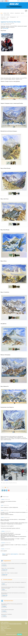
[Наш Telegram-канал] (8, 1)
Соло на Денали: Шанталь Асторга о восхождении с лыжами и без (13, 582)
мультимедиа (7, 14)
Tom (4, 24)
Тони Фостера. (5, 28)
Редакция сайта (4, 569)
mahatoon (3, 531)
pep (2, 510)
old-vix (2, 517)
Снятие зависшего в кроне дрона (7, 609)
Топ (17, 17)
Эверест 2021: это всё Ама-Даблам (7, 568)
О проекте (2, 629)
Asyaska (2, 548)
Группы (22, 13)
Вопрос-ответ (6, 13)
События (12, 13)
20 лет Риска (3, 630)
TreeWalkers (4, 606)
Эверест (7, 482)
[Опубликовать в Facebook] (4, 490)
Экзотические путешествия (9, 23)
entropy (2, 499)
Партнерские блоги (8, 600)
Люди (2, 14)
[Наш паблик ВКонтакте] (0, 1)
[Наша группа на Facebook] (2, 1)
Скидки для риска (4, 18)
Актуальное (3, 17)
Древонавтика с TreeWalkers (6, 614)
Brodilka (3, 589)
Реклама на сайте (4, 627)
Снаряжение (17, 13)
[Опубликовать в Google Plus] (8, 490)
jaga (2, 505)
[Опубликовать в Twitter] (6, 490)
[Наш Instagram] (5, 1)
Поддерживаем (7, 560)
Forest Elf (3, 542)
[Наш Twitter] (3, 1)
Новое (7, 17)
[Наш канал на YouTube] (6, 1)
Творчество (3, 23)
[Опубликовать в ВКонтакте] (2, 490)
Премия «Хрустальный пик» (6, 628)
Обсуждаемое (13, 17)
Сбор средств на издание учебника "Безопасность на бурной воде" (13, 563)
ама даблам (11, 482)
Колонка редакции (7, 579)
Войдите (4, 554)
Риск (2, 13)
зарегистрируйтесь (14, 554)
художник (4, 482)
